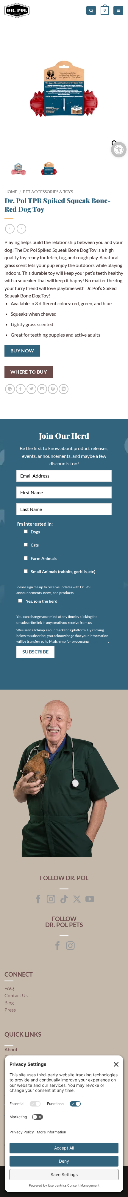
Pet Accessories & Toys (48, 191)
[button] (105, 10)
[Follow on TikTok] (64, 900)
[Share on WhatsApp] (10, 389)
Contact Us (16, 995)
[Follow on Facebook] (38, 900)
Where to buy (28, 372)
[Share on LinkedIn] (63, 389)
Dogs (35, 531)
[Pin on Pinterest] (53, 389)
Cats (35, 544)
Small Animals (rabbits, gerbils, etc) (63, 571)
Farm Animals (44, 558)
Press (10, 1009)
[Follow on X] (77, 900)
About (11, 1049)
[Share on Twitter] (31, 389)
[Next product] (9, 228)
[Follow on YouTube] (89, 900)
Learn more (99, 641)
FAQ (9, 988)
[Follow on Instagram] (51, 900)
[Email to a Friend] (42, 389)
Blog (9, 1002)
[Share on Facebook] (21, 389)
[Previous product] (21, 228)
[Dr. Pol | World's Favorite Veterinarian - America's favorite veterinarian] (29, 10)
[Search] (91, 11)
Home (10, 191)
